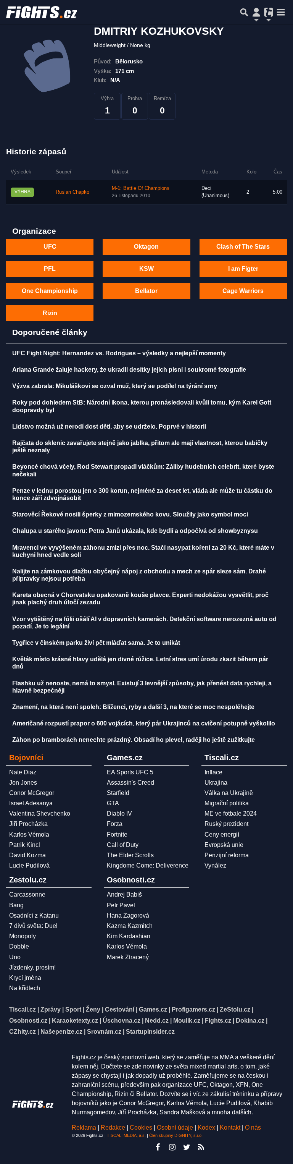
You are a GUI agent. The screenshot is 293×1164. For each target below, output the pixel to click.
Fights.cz (218, 1020)
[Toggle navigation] (281, 12)
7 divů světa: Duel (33, 926)
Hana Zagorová (128, 915)
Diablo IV (119, 813)
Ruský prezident (226, 824)
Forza (114, 824)
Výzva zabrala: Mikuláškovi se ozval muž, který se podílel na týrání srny (114, 386)
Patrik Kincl (24, 845)
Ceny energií (221, 834)
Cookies (141, 1127)
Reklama (84, 1127)
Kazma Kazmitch (130, 926)
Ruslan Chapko (72, 192)
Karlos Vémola (29, 834)
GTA (113, 803)
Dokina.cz (250, 1020)
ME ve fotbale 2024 (230, 813)
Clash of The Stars (243, 246)
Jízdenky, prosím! (32, 967)
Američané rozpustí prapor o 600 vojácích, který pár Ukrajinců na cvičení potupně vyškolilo (143, 723)
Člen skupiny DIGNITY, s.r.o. (176, 1135)
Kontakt (231, 1127)
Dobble (19, 946)
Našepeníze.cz (61, 1031)
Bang (16, 905)
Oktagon (146, 246)
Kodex (207, 1127)
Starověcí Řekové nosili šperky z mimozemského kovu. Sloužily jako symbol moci (130, 514)
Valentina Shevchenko (39, 813)
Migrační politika (226, 803)
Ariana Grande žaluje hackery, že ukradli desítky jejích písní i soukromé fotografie (129, 369)
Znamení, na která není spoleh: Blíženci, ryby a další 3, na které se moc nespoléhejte (133, 707)
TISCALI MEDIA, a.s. (126, 1135)
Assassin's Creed (130, 782)
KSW (146, 269)
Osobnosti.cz (28, 1020)
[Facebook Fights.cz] (157, 1147)
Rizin (50, 313)
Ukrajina (215, 782)
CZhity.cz (22, 1031)
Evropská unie (223, 845)
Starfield (118, 793)
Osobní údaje (175, 1127)
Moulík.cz (186, 1020)
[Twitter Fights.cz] (186, 1147)
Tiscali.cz (22, 1009)
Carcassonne (27, 894)
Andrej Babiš (124, 894)
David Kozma (27, 855)
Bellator (146, 291)
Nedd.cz (157, 1020)
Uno (15, 957)
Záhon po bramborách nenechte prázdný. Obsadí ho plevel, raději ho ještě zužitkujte (133, 740)
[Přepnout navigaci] (256, 12)
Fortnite (117, 834)
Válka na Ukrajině (228, 793)
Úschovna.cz (121, 1020)
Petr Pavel (121, 905)
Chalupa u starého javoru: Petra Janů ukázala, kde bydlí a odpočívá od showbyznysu (135, 531)
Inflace (213, 772)
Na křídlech (24, 988)
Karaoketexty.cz (75, 1020)
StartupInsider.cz (150, 1031)
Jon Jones (23, 782)
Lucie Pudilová (29, 865)
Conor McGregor (31, 793)
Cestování (119, 1009)
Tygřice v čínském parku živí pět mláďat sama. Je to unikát (96, 642)
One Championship (50, 291)
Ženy (93, 1009)
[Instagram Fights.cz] (172, 1147)
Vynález (215, 865)
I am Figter (243, 269)
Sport (73, 1009)
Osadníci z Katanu (34, 915)
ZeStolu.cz (235, 1009)
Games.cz (153, 1009)
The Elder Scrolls (130, 855)
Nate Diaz (22, 772)
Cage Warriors (243, 291)
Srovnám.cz (104, 1031)
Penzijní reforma (226, 855)
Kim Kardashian (128, 936)
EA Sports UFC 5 (130, 772)
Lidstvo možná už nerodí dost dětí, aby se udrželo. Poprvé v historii (109, 426)
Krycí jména (25, 978)
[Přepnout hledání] (244, 12)
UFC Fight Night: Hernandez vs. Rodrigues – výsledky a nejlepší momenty (119, 353)
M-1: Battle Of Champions (140, 188)
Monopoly (22, 936)
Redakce (113, 1127)
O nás (253, 1127)
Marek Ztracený (128, 957)
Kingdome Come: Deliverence (147, 865)
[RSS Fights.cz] (201, 1147)
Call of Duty (122, 845)
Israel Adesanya (31, 803)
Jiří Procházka (28, 824)
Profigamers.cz (193, 1009)
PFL (50, 269)
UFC (49, 246)
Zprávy (50, 1009)
